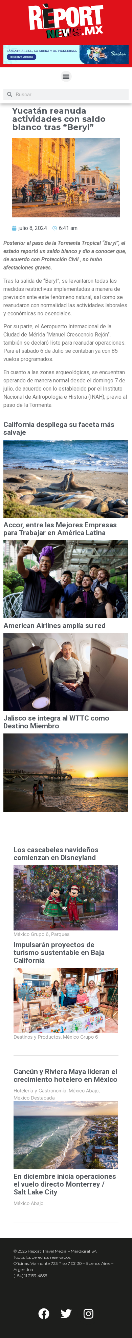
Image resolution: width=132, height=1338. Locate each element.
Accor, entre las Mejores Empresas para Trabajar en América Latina (60, 529)
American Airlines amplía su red (54, 626)
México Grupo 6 (32, 934)
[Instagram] (88, 1313)
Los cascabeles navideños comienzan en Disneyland (56, 854)
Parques (60, 934)
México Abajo (84, 1090)
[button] (66, 76)
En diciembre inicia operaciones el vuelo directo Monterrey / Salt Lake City (65, 1184)
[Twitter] (66, 1313)
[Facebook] (43, 1313)
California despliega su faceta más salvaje (58, 428)
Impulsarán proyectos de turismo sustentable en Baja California (59, 952)
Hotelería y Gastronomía (41, 1090)
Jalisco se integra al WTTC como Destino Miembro (56, 722)
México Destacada (34, 1098)
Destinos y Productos (38, 1037)
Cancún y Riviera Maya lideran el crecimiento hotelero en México (65, 1076)
